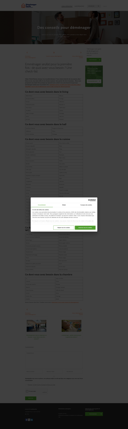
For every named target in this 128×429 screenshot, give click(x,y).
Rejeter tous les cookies (64, 227)
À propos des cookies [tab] (86, 205)
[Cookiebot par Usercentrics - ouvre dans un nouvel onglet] (89, 200)
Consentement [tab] (42, 205)
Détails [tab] (64, 205)
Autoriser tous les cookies (85, 227)
